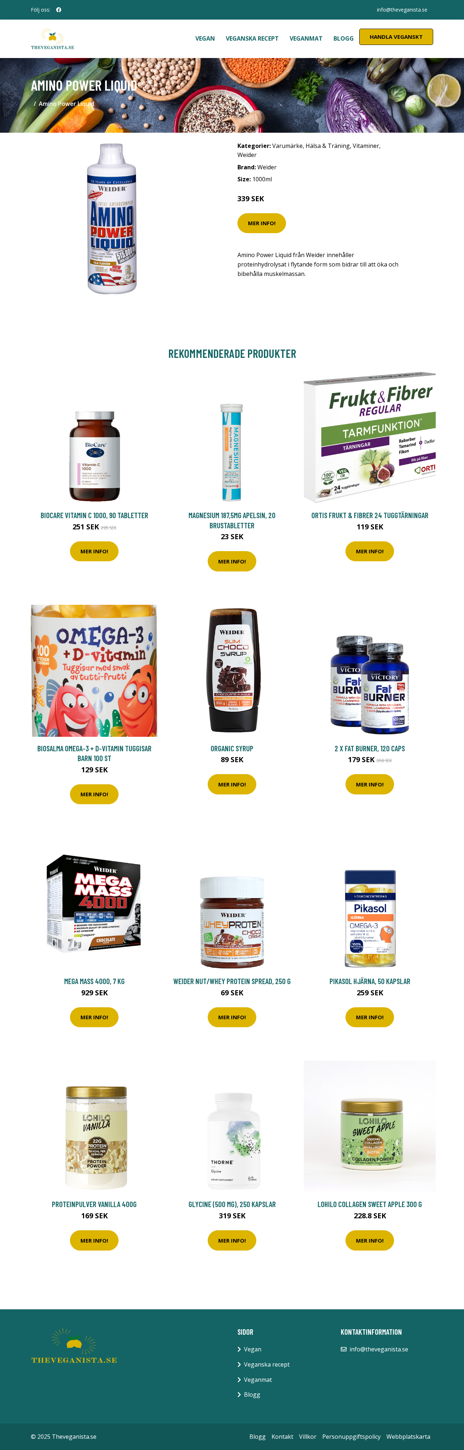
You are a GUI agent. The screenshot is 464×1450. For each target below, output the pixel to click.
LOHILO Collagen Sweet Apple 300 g (370, 1204)
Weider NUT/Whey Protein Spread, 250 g (232, 981)
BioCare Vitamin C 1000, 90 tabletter (94, 515)
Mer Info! (262, 223)
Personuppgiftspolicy (351, 1437)
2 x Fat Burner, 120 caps (370, 748)
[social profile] (58, 10)
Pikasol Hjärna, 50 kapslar (370, 981)
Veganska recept (252, 38)
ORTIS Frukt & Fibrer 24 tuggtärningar (369, 515)
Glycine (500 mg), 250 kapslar (232, 1204)
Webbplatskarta (408, 1437)
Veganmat (306, 38)
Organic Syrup (232, 748)
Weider (247, 155)
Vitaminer (366, 146)
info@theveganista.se (402, 9)
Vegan (205, 38)
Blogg (344, 38)
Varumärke (287, 146)
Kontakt (282, 1437)
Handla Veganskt (396, 36)
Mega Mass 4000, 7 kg (94, 981)
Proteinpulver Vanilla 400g (94, 1204)
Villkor (307, 1437)
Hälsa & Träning (328, 146)
